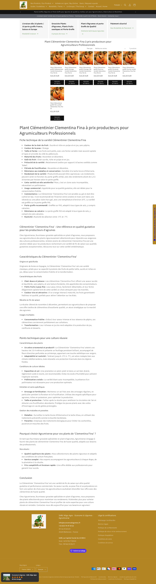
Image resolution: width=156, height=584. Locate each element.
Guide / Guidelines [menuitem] (38, 6)
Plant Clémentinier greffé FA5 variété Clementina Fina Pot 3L (56, 105)
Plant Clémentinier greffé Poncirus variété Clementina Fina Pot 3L (100, 70)
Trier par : (90, 48)
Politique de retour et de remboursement (112, 531)
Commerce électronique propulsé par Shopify (66, 577)
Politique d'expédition (105, 535)
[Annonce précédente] (20, 12)
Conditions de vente (105, 539)
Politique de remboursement (98, 579)
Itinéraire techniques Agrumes (92, 31)
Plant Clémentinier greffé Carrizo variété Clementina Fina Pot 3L (129, 70)
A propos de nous (58, 34)
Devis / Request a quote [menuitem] (89, 3)
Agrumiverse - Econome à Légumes (44, 577)
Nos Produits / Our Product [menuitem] (41, 3)
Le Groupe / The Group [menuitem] (75, 6)
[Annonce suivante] (135, 12)
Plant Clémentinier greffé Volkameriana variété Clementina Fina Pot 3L (56, 70)
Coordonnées (102, 577)
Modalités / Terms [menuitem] (56, 6)
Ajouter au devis (57, 82)
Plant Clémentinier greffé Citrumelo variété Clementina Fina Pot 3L (114, 70)
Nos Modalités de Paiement (120, 28)
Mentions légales (112, 577)
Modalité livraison (29, 34)
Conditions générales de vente (128, 577)
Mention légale (103, 524)
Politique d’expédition (130, 579)
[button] (125, 5)
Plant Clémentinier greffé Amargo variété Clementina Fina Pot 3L (71, 70)
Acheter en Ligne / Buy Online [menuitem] (66, 3)
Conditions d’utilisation (115, 579)
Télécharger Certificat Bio (106, 520)
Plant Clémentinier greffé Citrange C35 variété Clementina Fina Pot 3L (85, 70)
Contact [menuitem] (91, 6)
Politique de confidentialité (107, 528)
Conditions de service (105, 543)
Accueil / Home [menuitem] (101, 6)
